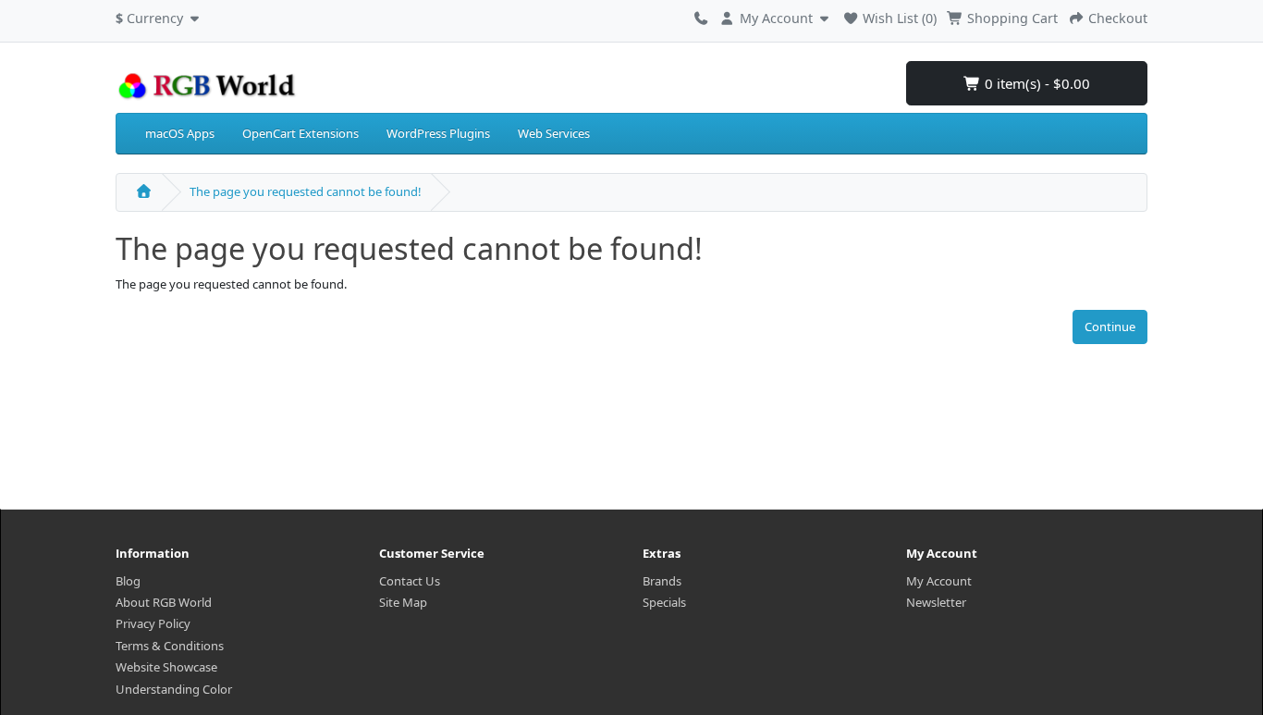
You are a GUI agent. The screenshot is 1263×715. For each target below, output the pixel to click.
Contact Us (409, 581)
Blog (128, 581)
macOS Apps (180, 133)
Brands (662, 581)
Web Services (554, 133)
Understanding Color (174, 689)
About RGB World (164, 602)
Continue (1110, 326)
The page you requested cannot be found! (306, 191)
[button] (159, 15)
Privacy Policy (153, 623)
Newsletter (936, 602)
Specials (664, 602)
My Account (939, 581)
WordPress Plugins (438, 133)
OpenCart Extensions (300, 133)
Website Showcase (166, 667)
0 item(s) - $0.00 (1035, 83)
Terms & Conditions (170, 645)
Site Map (403, 602)
